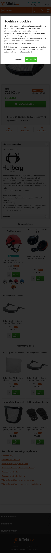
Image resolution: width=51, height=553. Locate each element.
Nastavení (18, 59)
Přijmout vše (31, 59)
